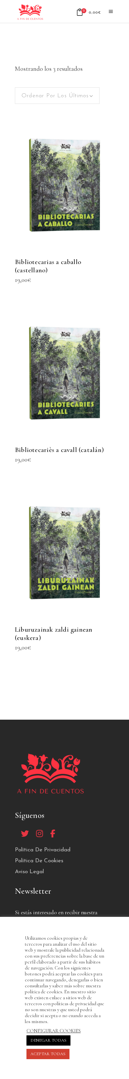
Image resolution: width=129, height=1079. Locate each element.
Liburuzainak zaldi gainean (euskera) (53, 633)
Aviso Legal (29, 872)
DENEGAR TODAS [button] (48, 1040)
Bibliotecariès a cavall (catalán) (59, 450)
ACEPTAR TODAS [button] (47, 1054)
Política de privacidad (42, 850)
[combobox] (57, 95)
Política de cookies (39, 861)
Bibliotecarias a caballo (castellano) (48, 266)
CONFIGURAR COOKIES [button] (53, 1031)
